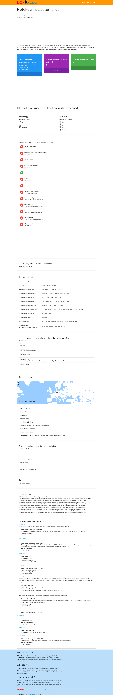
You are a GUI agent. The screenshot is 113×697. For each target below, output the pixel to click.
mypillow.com (22, 538)
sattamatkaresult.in (24, 577)
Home (83, 2)
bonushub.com (22, 565)
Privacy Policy (20, 689)
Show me (28, 74)
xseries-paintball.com (24, 593)
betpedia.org (22, 524)
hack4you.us (22, 609)
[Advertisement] (56, 31)
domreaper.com (31, 694)
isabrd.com (21, 615)
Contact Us (47, 689)
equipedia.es (22, 553)
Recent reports (91, 2)
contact (54, 682)
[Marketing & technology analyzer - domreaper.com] (28, 3)
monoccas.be (22, 627)
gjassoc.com (22, 635)
